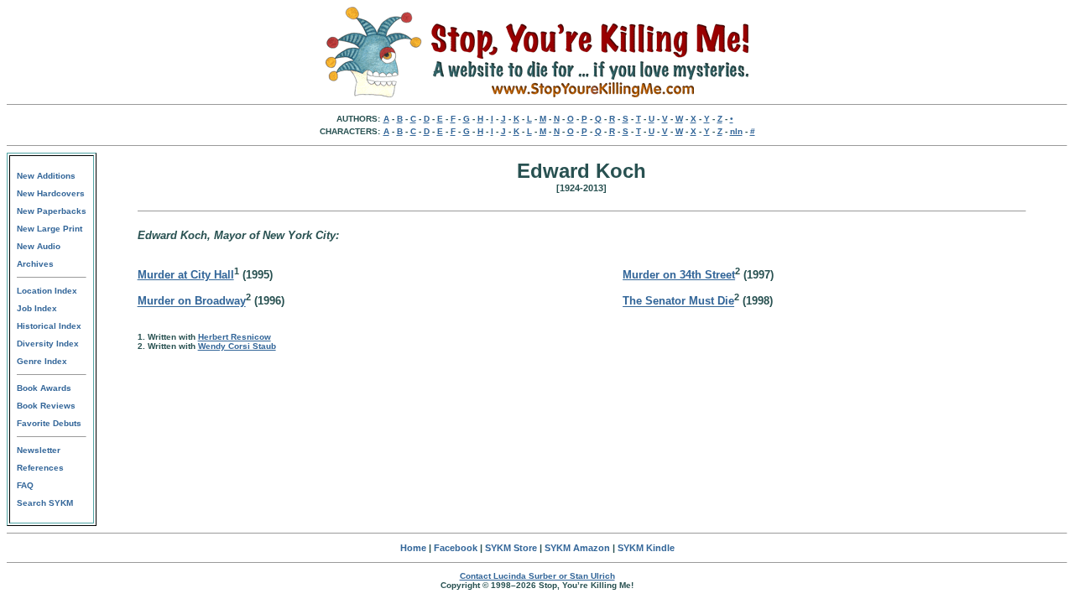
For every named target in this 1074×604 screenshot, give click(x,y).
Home (413, 548)
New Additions (46, 175)
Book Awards (44, 388)
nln (736, 131)
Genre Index (42, 361)
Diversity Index (48, 343)
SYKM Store (511, 548)
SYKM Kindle (646, 548)
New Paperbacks (51, 211)
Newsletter (38, 450)
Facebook (455, 548)
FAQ (25, 485)
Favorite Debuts (49, 423)
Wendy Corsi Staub (237, 346)
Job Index (37, 308)
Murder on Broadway (192, 301)
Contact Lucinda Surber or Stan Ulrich (537, 576)
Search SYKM (45, 503)
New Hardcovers (51, 193)
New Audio (38, 246)
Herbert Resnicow (234, 336)
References (40, 467)
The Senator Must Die (678, 301)
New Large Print (49, 228)
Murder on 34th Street (679, 274)
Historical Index (49, 326)
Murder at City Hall (186, 274)
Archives (35, 263)
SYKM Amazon (577, 548)
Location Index (47, 290)
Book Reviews (46, 405)
